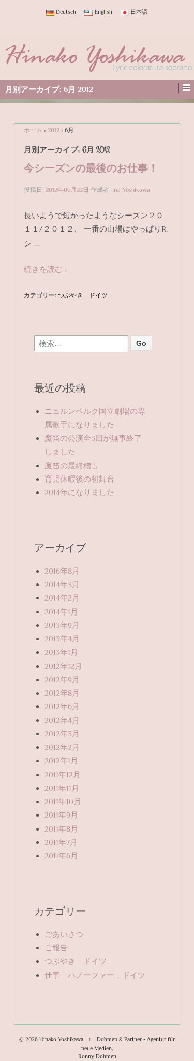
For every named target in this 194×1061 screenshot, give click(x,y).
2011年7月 (61, 842)
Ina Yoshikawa (131, 189)
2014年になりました (79, 492)
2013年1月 (61, 652)
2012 (53, 130)
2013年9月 (62, 625)
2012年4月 (62, 720)
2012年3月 (62, 733)
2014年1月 (61, 611)
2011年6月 (61, 855)
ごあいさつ (63, 934)
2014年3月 (62, 584)
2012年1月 (61, 760)
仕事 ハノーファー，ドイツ (94, 975)
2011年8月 (61, 828)
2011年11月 (61, 787)
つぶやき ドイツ (83, 295)
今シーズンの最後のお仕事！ (91, 169)
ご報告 (56, 947)
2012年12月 (63, 666)
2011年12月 (62, 774)
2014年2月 (62, 597)
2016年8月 (62, 570)
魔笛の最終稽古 (71, 465)
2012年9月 (62, 679)
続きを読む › (45, 269)
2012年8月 (62, 692)
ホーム (33, 130)
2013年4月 (62, 638)
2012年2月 (62, 747)
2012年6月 (62, 706)
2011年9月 (61, 814)
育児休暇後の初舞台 (79, 478)
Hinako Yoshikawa (61, 1039)
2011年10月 (62, 801)
